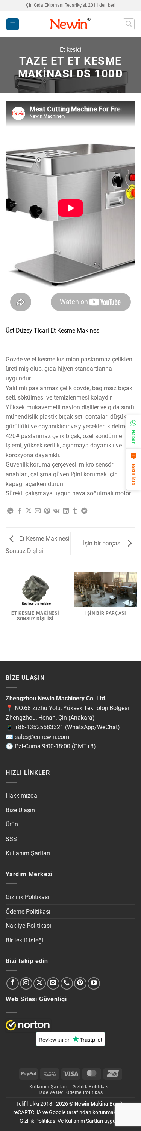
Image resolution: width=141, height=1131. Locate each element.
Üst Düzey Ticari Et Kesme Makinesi (53, 330)
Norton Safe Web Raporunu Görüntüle (28, 1025)
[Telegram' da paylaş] (84, 511)
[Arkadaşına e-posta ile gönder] (38, 511)
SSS (11, 839)
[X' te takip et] (39, 983)
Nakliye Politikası (28, 925)
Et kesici (71, 49)
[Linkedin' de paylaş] (66, 511)
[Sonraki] (28, 649)
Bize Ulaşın (20, 810)
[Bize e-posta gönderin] (53, 983)
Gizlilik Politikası (27, 897)
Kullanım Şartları (28, 853)
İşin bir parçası (103, 543)
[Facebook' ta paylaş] (20, 511)
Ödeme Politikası (28, 911)
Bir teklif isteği (24, 940)
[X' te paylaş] (29, 511)
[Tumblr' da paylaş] (75, 511)
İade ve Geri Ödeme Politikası (71, 1092)
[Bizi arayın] (67, 983)
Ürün (12, 824)
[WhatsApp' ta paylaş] (10, 511)
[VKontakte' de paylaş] (56, 511)
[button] (12, 24)
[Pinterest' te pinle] (47, 511)
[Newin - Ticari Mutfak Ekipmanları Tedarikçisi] (70, 24)
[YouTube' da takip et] (94, 983)
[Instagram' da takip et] (26, 983)
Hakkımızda (21, 795)
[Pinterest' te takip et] (80, 983)
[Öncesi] (7, 649)
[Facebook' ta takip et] (12, 983)
